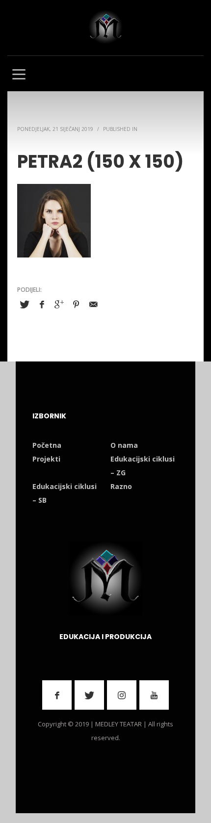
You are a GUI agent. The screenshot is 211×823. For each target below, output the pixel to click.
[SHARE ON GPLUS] (59, 304)
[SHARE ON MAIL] (93, 304)
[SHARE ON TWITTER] (24, 304)
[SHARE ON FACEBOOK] (41, 304)
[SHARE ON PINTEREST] (76, 304)
